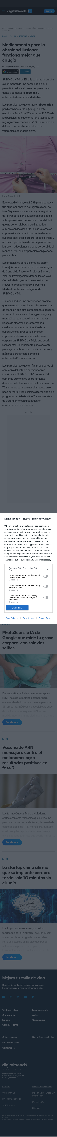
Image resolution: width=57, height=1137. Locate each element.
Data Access (28, 618)
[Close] (51, 519)
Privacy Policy (45, 618)
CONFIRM (17, 608)
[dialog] (28, 568)
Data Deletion (12, 618)
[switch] (45, 576)
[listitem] (28, 569)
